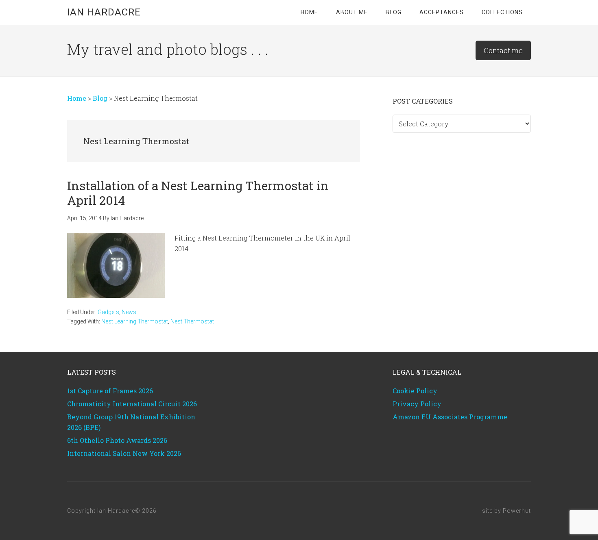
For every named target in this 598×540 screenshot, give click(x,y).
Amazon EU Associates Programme (450, 416)
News (129, 312)
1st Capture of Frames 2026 (110, 390)
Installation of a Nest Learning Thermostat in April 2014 (198, 193)
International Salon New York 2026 (124, 453)
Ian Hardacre (104, 12)
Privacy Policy (417, 403)
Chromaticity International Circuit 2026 (132, 403)
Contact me (503, 50)
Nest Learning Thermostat (134, 321)
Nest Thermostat (192, 321)
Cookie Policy (415, 390)
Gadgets (108, 312)
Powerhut (517, 510)
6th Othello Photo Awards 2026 (117, 440)
